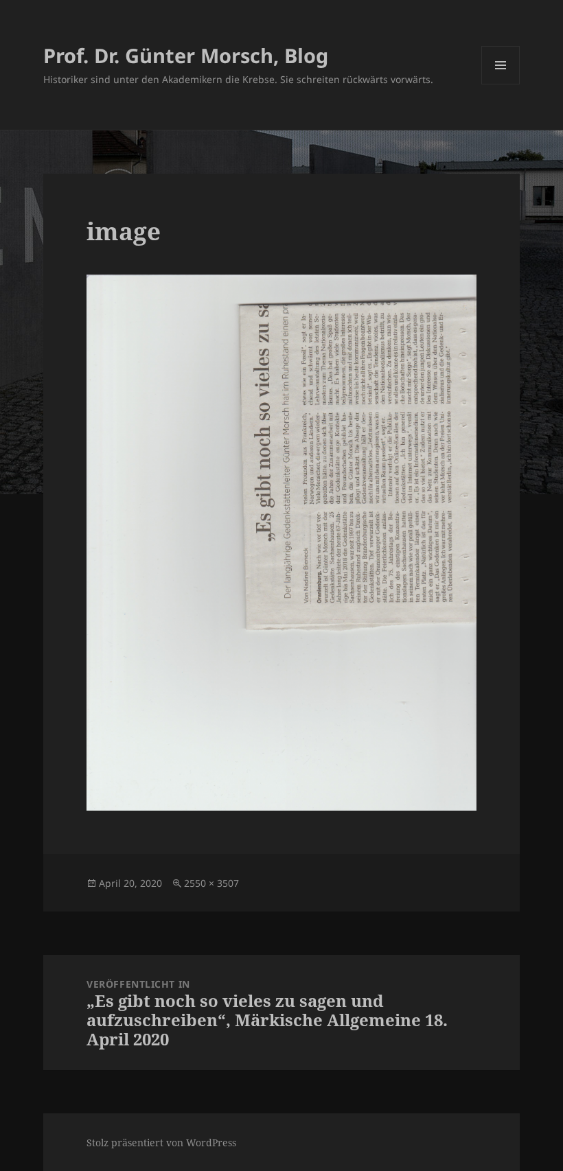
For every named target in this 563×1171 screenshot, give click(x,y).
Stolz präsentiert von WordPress (161, 1142)
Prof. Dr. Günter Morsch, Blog (185, 55)
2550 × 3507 (211, 883)
